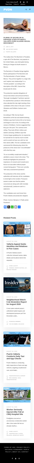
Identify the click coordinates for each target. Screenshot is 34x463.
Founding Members (15, 321)
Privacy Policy (23, 447)
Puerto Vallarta (11, 51)
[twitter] (20, 2)
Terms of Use (10, 447)
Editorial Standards (14, 449)
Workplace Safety (18, 435)
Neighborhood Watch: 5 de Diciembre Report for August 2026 (17, 302)
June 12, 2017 (9, 46)
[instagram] (27, 2)
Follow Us (16, 4)
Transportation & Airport (17, 375)
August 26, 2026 (12, 241)
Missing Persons (12, 269)
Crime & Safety (13, 265)
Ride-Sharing (13, 378)
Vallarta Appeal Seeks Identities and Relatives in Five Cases (17, 246)
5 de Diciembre (13, 324)
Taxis (19, 378)
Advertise (22, 4)
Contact (25, 452)
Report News (8, 4)
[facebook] (17, 2)
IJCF (26, 268)
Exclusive (21, 324)
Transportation (11, 379)
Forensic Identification (16, 268)
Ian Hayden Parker (12, 49)
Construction (13, 433)
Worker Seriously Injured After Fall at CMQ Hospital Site (15, 411)
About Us (16, 452)
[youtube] (23, 2)
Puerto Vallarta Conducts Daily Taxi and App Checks (15, 356)
